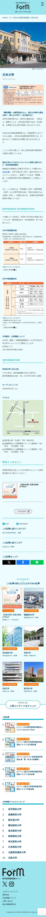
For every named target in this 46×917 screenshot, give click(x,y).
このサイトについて (10, 891)
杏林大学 (27, 653)
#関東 (12, 547)
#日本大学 (5, 547)
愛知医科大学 (14, 825)
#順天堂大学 (28, 691)
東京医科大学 (14, 831)
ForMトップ (7, 18)
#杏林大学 (32, 655)
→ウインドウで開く (9, 270)
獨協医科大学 (29, 615)
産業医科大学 (14, 814)
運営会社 (5, 895)
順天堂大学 (28, 688)
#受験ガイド (6, 619)
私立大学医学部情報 (21, 18)
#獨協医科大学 (29, 617)
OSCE (4, 172)
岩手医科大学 (14, 809)
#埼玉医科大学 (7, 655)
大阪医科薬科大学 (17, 852)
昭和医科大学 (14, 836)
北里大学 (5, 688)
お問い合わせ (7, 901)
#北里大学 (5, 691)
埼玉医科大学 (7, 653)
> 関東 (19, 533)
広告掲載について (9, 898)
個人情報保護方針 (9, 904)
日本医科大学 (14, 847)
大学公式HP (22, 511)
